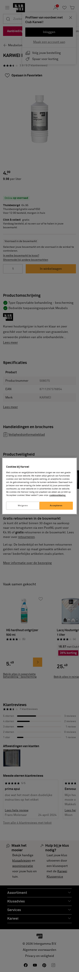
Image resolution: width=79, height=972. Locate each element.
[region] (39, 486)
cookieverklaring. (57, 495)
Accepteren (56, 506)
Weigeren (23, 506)
